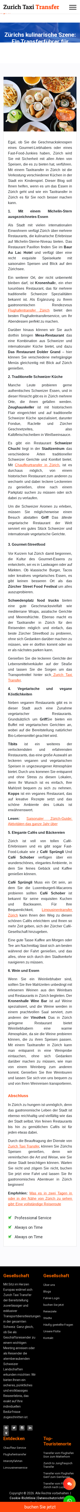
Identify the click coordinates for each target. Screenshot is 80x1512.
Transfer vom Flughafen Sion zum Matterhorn (58, 1454)
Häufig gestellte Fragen (58, 1324)
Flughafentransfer (14, 1454)
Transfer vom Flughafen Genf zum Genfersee (58, 1475)
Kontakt (48, 1338)
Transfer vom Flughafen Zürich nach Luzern (58, 1485)
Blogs (47, 1291)
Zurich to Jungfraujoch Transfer (57, 1465)
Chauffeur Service (14, 1447)
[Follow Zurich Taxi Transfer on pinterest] (6, 1428)
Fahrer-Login (51, 1298)
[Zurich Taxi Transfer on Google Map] (6, 1433)
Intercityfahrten (12, 1461)
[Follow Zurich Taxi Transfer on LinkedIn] (30, 1428)
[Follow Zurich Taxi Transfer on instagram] (22, 1428)
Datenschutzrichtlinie (53, 1498)
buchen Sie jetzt (40, 1507)
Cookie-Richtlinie (22, 1498)
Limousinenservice (15, 1467)
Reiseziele (49, 1311)
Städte (47, 1318)
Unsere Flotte (51, 1331)
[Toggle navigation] (74, 7)
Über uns (49, 1285)
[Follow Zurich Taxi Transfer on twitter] (14, 1428)
